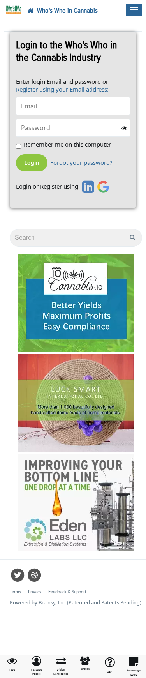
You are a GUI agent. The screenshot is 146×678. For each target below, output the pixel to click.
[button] (37, 666)
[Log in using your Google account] (103, 186)
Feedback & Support (67, 592)
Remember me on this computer (67, 144)
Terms (15, 592)
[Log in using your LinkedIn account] (87, 186)
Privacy (34, 592)
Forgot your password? (81, 162)
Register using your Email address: (62, 89)
